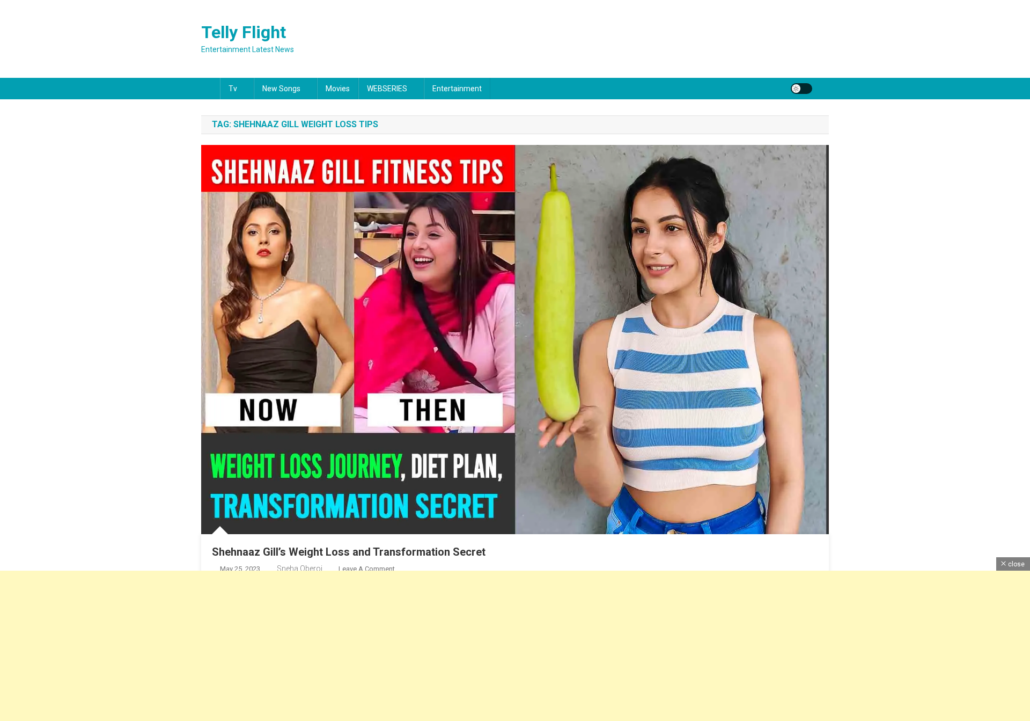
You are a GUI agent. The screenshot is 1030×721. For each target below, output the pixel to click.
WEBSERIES (387, 88)
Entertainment (457, 88)
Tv (233, 88)
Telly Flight (243, 32)
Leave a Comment (367, 569)
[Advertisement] (322, 646)
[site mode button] (801, 88)
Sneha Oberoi (299, 568)
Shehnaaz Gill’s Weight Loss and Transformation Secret (348, 551)
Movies (338, 88)
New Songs (281, 88)
